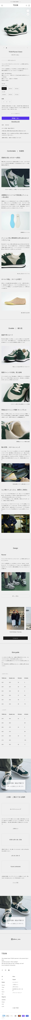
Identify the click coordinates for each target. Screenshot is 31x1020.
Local (3, 1006)
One (2, 994)
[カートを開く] (29, 5)
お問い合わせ (15, 986)
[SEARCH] (26, 5)
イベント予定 (15, 882)
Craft (3, 1004)
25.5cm (4, 94)
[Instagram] (5, 970)
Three (3, 987)
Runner (3, 985)
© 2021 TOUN (15, 1008)
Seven (3, 991)
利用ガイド (15, 923)
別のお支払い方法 (15, 121)
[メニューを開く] (2, 5)
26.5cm (10, 94)
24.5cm (16, 88)
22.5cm (4, 88)
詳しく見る (15, 596)
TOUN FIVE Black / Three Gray (15, 632)
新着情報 (3, 999)
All (2, 979)
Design (3, 1002)
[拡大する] (28, 11)
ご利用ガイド (14, 786)
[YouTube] (8, 970)
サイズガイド (15, 982)
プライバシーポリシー (17, 992)
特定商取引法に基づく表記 (18, 989)
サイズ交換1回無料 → (15, 1)
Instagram (15, 638)
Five (3, 989)
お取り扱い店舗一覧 (15, 855)
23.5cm (10, 88)
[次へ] (27, 47)
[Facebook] (2, 970)
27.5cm (16, 94)
